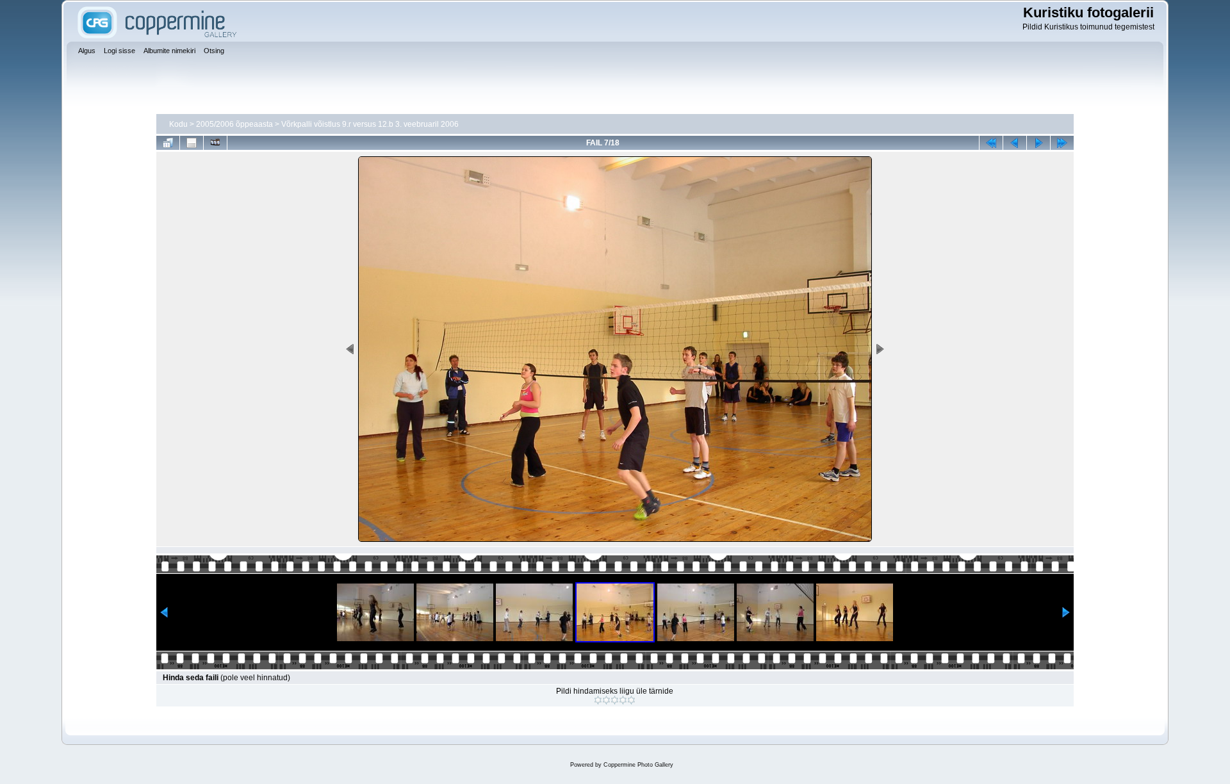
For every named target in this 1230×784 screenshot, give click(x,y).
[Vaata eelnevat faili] (1014, 143)
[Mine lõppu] (1062, 143)
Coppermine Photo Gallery (638, 765)
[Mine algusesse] (991, 143)
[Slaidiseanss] (215, 143)
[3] (615, 700)
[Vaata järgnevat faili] (1038, 143)
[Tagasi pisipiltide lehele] (167, 143)
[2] (606, 700)
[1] (598, 700)
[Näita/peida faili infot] (191, 143)
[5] (631, 700)
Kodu (178, 124)
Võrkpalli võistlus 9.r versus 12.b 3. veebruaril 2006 (370, 124)
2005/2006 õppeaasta (234, 124)
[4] (623, 700)
